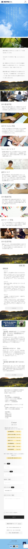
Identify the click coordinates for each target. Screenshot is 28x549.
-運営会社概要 (14, 541)
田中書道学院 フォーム (14, 431)
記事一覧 (22, 265)
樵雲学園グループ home (14, 523)
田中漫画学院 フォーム (14, 443)
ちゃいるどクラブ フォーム (14, 437)
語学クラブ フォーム (14, 440)
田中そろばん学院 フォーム (14, 434)
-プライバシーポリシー (14, 542)
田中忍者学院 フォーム (14, 449)
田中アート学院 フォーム (14, 446)
